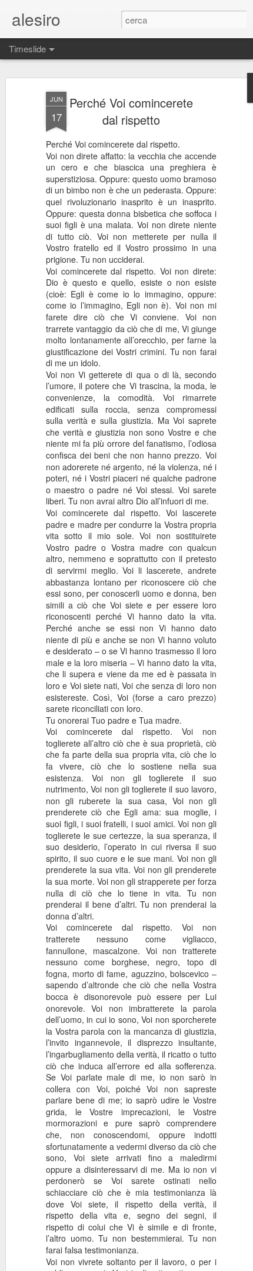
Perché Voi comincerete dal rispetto (131, 111)
